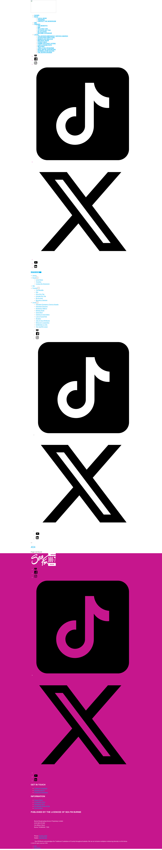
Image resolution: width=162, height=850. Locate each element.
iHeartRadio (37, 848)
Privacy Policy (38, 800)
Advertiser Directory (46, 37)
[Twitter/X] (82, 259)
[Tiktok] (82, 162)
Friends (37, 24)
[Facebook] (36, 60)
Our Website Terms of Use (42, 806)
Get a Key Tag (43, 28)
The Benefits (43, 25)
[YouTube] (36, 263)
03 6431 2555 (43, 836)
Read (36, 17)
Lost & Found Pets (45, 45)
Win (35, 22)
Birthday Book (43, 40)
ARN (35, 846)
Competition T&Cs (39, 802)
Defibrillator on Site (46, 51)
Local (36, 34)
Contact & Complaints (40, 788)
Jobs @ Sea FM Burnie (46, 48)
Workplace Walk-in (45, 39)
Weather (41, 46)
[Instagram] (35, 64)
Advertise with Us (39, 790)
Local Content (38, 808)
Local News (42, 18)
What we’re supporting (47, 49)
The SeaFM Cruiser (45, 52)
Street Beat (42, 42)
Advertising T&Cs (39, 804)
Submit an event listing (47, 43)
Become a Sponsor (45, 33)
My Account (42, 31)
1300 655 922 (43, 838)
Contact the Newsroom (47, 21)
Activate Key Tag (44, 30)
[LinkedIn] (35, 267)
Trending (41, 20)
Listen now (35, 272)
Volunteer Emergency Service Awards (53, 36)
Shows (36, 15)
